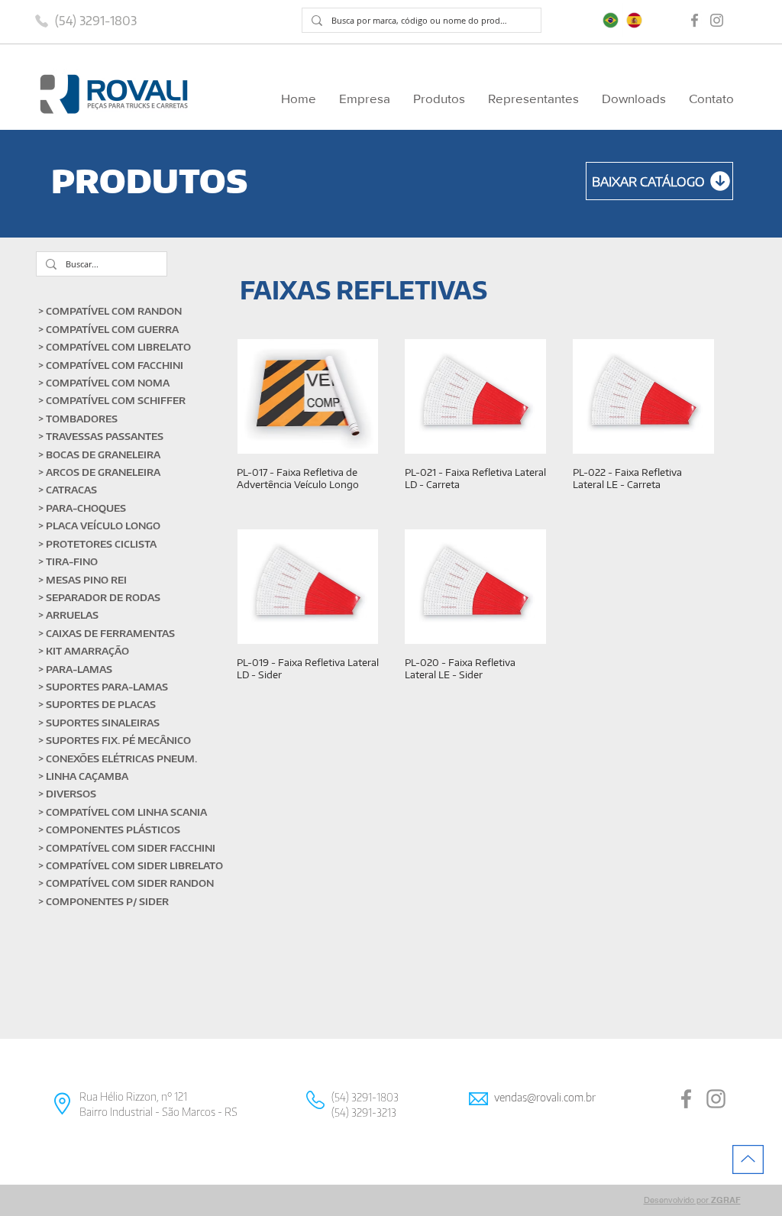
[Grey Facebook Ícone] (694, 20)
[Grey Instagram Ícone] (716, 20)
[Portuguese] (610, 20)
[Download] (659, 181)
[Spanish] (634, 20)
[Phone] (41, 21)
